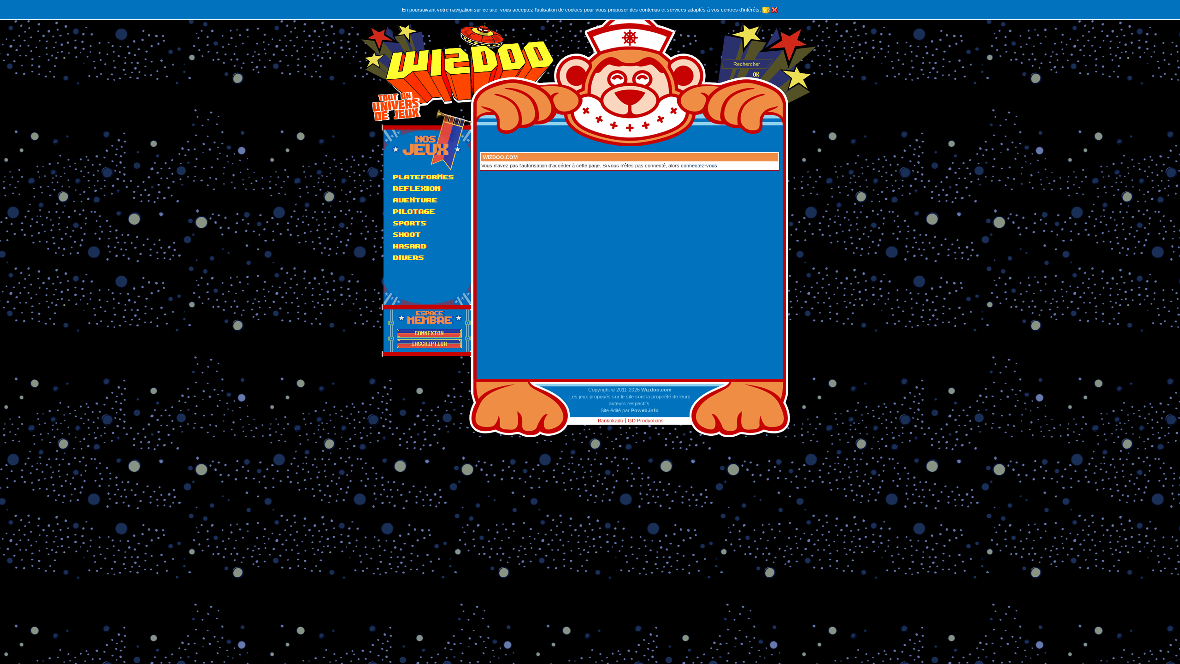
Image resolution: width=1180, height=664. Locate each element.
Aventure (415, 199)
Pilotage (414, 211)
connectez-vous (699, 165)
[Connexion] (429, 333)
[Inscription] (429, 343)
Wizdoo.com (656, 389)
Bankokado (610, 420)
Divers (408, 257)
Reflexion (417, 188)
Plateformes (423, 176)
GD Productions (646, 420)
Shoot (407, 234)
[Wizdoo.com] (470, 64)
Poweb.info (645, 410)
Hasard (409, 246)
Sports (409, 222)
